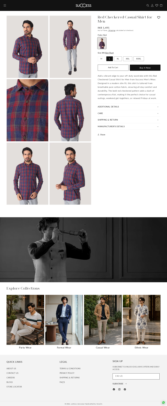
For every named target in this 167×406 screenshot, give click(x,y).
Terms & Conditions (70, 368)
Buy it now (145, 68)
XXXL (138, 59)
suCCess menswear (78, 404)
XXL (128, 59)
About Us (11, 368)
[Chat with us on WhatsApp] (163, 402)
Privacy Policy (67, 373)
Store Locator (14, 387)
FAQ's (62, 382)
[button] (5, 5)
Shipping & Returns (70, 377)
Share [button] (102, 135)
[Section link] (83, 249)
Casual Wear (103, 347)
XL (118, 59)
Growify (99, 404)
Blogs (10, 382)
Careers (11, 377)
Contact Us (12, 373)
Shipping (111, 30)
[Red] (102, 43)
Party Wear (25, 347)
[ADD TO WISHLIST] (159, 18)
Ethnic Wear (141, 347)
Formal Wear (64, 347)
